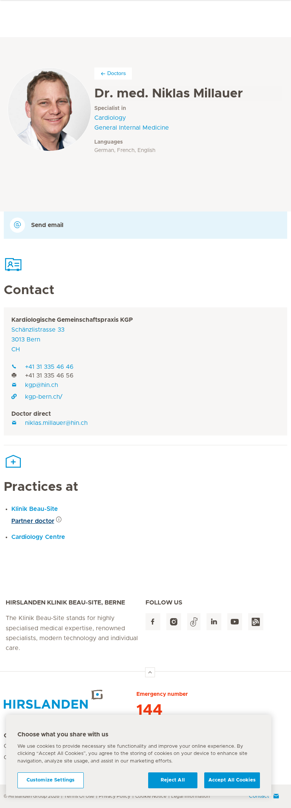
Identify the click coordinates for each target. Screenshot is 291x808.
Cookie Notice (150, 796)
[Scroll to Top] (150, 672)
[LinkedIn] (214, 621)
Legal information (190, 796)
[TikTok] (193, 621)
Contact (259, 796)
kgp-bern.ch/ (44, 397)
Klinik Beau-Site (34, 509)
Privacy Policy (114, 796)
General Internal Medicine (131, 128)
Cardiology (110, 118)
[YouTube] (234, 621)
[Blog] (255, 621)
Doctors (116, 73)
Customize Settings (51, 780)
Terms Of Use (79, 796)
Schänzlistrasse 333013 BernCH (37, 339)
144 (149, 710)
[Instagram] (173, 621)
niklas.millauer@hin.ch (56, 423)
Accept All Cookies (232, 780)
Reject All (173, 780)
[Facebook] (153, 621)
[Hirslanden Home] (70, 699)
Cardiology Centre (38, 537)
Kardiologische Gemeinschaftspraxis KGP (72, 320)
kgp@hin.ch (41, 385)
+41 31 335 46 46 (49, 367)
